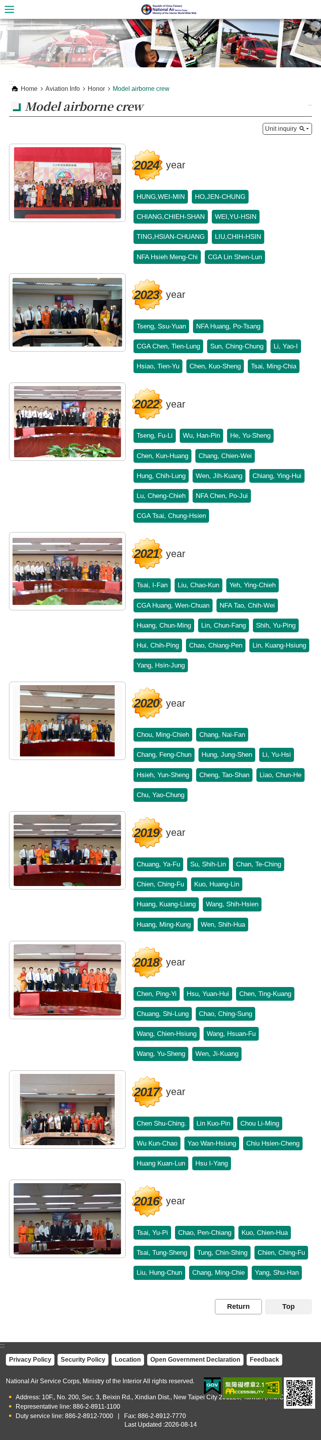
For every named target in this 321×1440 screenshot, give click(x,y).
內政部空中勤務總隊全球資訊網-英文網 (170, 9)
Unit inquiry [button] (281, 128)
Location (128, 1359)
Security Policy (83, 1359)
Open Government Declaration (195, 1359)
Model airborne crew (141, 88)
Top (288, 1306)
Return (238, 1306)
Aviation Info (62, 88)
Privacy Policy (30, 1359)
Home (29, 88)
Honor (96, 88)
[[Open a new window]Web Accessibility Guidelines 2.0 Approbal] (252, 1387)
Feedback (264, 1359)
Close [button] (9, 9)
